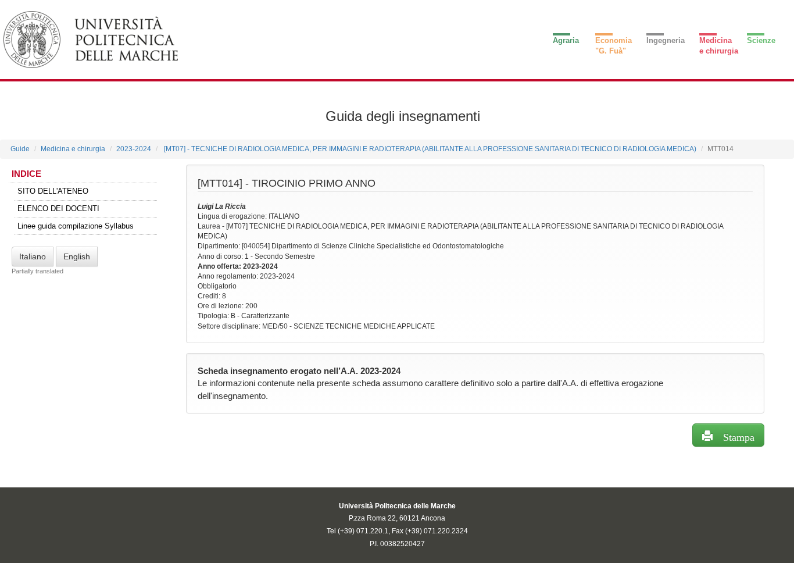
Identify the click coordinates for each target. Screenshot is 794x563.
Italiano (32, 256)
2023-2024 (133, 149)
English (76, 256)
